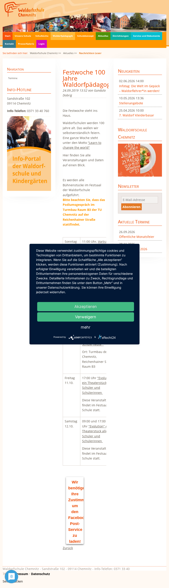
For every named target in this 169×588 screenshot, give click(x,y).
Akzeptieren (85, 306)
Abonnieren (131, 207)
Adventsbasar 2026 (133, 249)
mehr (85, 327)
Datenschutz (40, 574)
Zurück (68, 548)
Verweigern (85, 317)
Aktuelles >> (70, 53)
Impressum (19, 574)
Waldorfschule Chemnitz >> (45, 53)
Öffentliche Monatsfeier (136, 237)
